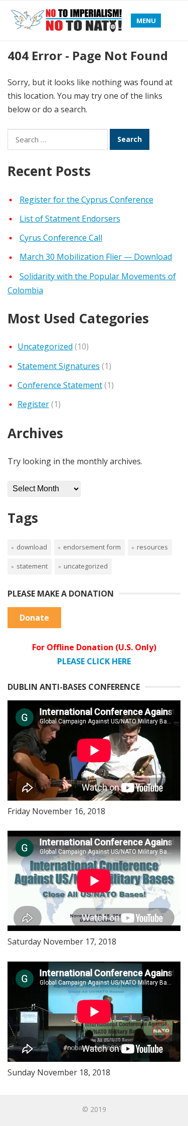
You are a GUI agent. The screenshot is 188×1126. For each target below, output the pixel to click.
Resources (152, 546)
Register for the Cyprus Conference (86, 199)
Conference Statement (60, 385)
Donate (34, 617)
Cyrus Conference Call (61, 237)
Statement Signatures (59, 365)
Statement (32, 566)
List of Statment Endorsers (70, 218)
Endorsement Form (92, 546)
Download (32, 546)
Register (33, 404)
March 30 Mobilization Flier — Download (96, 256)
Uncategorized (45, 346)
